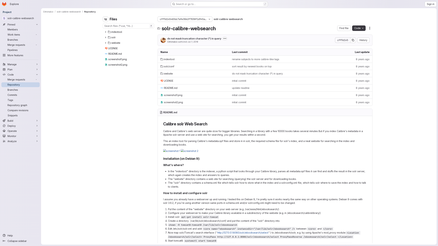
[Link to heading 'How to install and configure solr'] (209, 193)
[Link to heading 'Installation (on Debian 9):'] (202, 158)
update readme (240, 87)
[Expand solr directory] (106, 37)
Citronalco (172, 41)
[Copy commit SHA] (353, 40)
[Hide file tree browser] (105, 19)
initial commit (239, 80)
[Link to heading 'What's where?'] (185, 165)
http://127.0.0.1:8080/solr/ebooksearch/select (242, 232)
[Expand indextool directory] (106, 32)
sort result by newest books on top (252, 66)
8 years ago (363, 59)
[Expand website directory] (106, 43)
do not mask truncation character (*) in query (194, 38)
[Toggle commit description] (225, 38)
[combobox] (128, 26)
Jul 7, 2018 (193, 41)
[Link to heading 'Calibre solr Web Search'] (209, 123)
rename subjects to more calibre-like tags (255, 59)
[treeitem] (129, 32)
